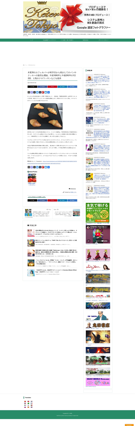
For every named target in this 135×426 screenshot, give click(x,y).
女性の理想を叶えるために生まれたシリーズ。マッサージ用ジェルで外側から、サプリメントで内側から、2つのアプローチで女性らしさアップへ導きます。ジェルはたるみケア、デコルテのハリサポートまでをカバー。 (56, 232)
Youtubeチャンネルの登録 (91, 244)
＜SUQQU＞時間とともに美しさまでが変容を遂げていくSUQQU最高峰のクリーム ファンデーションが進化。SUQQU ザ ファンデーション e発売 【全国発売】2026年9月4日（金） (102, 108)
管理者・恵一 (73, 192)
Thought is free (75, 415)
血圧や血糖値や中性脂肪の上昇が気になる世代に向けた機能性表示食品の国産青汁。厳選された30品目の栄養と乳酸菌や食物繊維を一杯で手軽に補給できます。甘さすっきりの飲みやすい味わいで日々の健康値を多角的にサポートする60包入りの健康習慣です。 (98, 163)
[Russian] (25, 407)
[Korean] (28, 405)
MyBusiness (32, 65)
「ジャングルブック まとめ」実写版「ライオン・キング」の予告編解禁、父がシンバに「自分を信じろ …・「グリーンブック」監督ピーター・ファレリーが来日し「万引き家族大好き (56, 261)
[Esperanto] (28, 403)
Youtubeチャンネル (91, 223)
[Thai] (31, 407)
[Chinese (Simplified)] (25, 401)
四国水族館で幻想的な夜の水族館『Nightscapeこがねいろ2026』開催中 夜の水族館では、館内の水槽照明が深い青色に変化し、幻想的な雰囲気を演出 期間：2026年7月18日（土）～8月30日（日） (56, 252)
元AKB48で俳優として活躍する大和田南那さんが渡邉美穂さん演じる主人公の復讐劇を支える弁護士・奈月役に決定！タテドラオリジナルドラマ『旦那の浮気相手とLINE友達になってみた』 (102, 148)
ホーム (25, 65)
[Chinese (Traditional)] (28, 401)
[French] (31, 403)
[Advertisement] (67, 52)
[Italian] (25, 405)
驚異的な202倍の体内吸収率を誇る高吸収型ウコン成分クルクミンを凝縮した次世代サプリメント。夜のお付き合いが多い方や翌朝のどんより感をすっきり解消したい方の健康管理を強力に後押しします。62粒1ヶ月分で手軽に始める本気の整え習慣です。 (97, 191)
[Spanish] (28, 407)
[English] (25, 403)
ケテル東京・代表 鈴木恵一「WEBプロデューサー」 (97, 300)
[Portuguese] (31, 405)
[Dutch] (31, 401)
